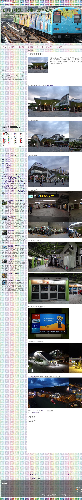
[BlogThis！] (48, 410)
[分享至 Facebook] (51, 410)
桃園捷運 (31, 47)
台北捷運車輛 (10, 180)
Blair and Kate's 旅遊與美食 (9, 155)
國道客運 (8, 193)
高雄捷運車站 (15, 188)
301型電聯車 (11, 259)
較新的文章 (32, 475)
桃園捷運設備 (21, 185)
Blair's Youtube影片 (7, 169)
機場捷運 (21, 47)
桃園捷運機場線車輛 (20, 187)
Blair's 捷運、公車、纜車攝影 (28, 10)
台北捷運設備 (20, 180)
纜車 (3, 194)
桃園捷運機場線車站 (7, 187)
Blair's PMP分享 (6, 167)
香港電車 (6, 185)
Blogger (69, 495)
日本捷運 (12, 174)
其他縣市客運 (20, 183)
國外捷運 (21, 191)
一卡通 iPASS (5, 174)
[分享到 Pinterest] (52, 410)
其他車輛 (11, 183)
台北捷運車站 (35, 412)
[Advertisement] (69, 463)
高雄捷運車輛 (11, 191)
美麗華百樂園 (49, 85)
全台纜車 (59, 47)
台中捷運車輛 (17, 176)
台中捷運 (40, 47)
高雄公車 (6, 188)
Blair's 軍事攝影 (6, 157)
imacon (59, 495)
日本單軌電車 (19, 174)
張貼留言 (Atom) (36, 478)
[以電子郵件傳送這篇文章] (47, 410)
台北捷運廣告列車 (8, 182)
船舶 (14, 193)
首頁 (4, 47)
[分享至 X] (50, 410)
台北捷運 (12, 47)
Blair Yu (79, 489)
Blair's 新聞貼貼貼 (6, 165)
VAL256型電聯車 (12, 216)
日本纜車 (10, 176)
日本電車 (4, 176)
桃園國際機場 (13, 185)
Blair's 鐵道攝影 (6, 159)
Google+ (2, 0)
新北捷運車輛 (21, 193)
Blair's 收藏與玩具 (6, 163)
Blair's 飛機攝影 (6, 161)
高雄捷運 (49, 47)
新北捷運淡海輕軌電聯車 (14, 281)
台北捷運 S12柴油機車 (13, 274)
